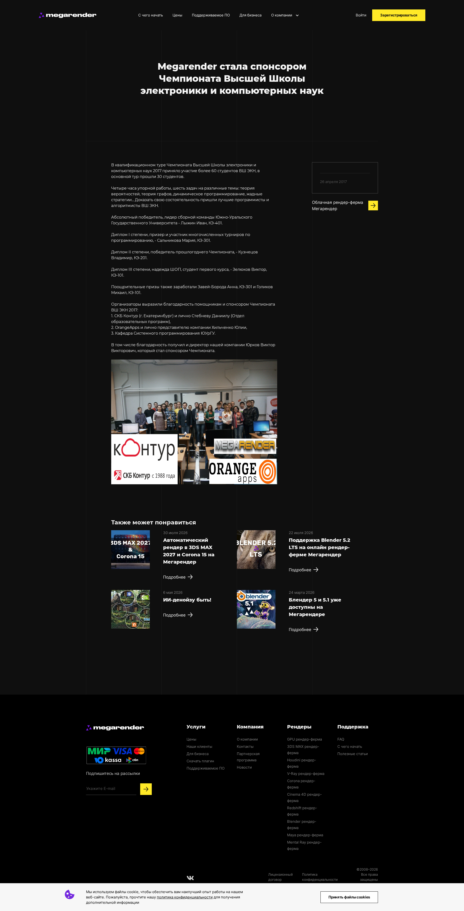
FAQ (340, 739)
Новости (244, 767)
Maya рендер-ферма (305, 835)
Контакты (245, 746)
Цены (177, 15)
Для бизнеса (250, 15)
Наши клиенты (199, 746)
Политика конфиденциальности (320, 877)
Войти (361, 15)
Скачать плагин (200, 761)
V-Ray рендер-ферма (305, 773)
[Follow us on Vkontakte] (190, 878)
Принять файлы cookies (349, 897)
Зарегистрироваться (398, 15)
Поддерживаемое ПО (211, 15)
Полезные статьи (352, 753)
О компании (282, 15)
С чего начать (150, 15)
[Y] (146, 789)
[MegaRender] (67, 15)
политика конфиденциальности (185, 897)
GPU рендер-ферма (304, 739)
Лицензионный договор (280, 877)
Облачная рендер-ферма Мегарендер (337, 205)
